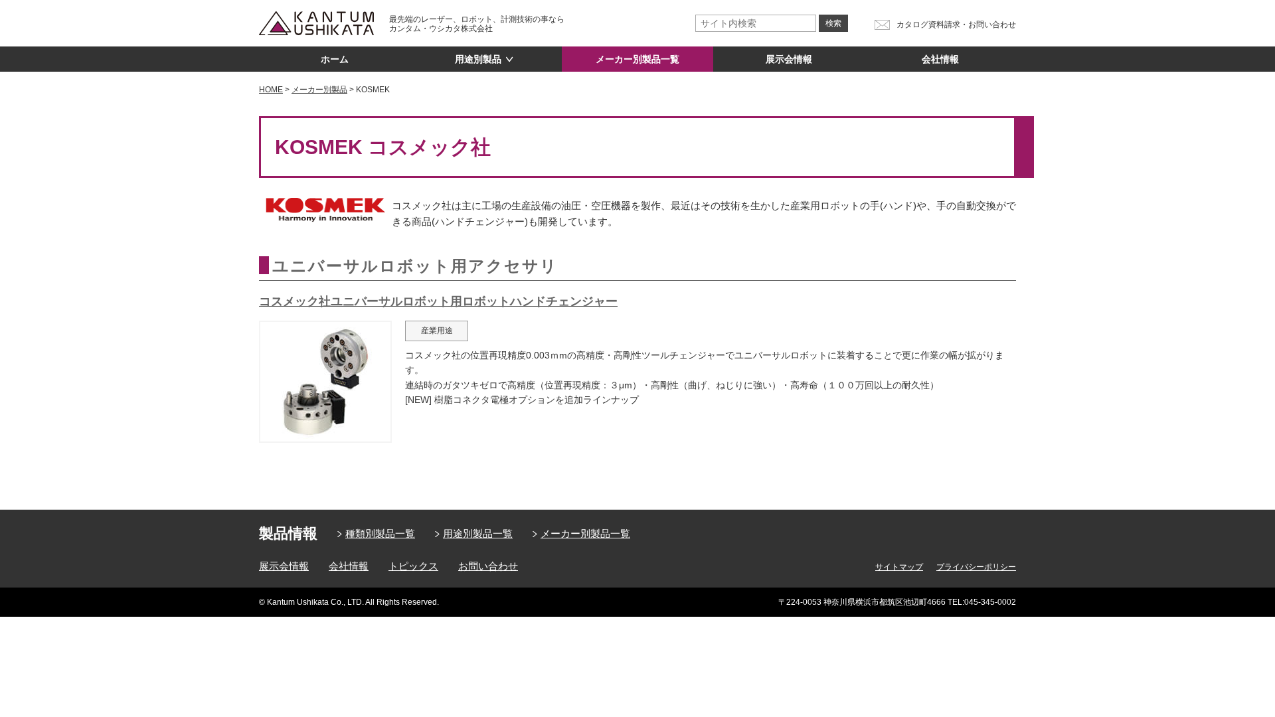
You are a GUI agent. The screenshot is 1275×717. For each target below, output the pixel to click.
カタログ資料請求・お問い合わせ (956, 25)
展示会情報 (789, 59)
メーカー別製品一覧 (637, 59)
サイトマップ (899, 567)
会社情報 (940, 59)
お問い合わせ (488, 566)
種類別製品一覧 (380, 533)
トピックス (413, 566)
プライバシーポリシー (976, 567)
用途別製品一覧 (478, 533)
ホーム (335, 59)
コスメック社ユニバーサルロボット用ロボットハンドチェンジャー (438, 301)
